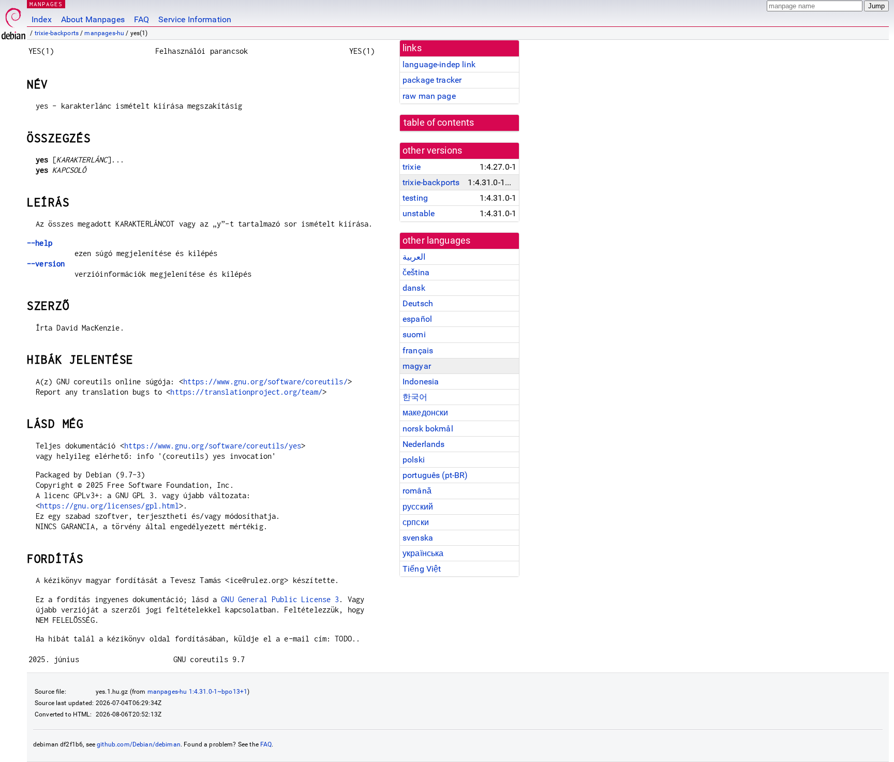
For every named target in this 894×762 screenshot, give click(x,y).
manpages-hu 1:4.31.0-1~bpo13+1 (197, 691)
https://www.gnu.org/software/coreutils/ (265, 381)
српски (416, 522)
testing (415, 198)
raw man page (429, 96)
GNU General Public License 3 (280, 599)
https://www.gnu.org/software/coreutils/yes (212, 445)
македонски (426, 412)
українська (423, 553)
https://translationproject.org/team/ (246, 391)
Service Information (194, 19)
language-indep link (439, 64)
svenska (418, 538)
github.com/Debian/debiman (139, 744)
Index (42, 19)
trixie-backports (57, 33)
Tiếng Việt (422, 569)
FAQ (141, 19)
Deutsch (418, 303)
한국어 (415, 397)
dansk (414, 288)
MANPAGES (46, 4)
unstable (419, 213)
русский (418, 507)
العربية (414, 257)
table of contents (439, 122)
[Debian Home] (13, 21)
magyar (417, 366)
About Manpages (93, 19)
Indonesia (421, 381)
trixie (412, 167)
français (418, 350)
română (417, 491)
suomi (414, 334)
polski (414, 460)
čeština (416, 272)
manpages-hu (104, 33)
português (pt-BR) (435, 475)
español (417, 319)
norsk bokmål (428, 429)
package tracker (432, 80)
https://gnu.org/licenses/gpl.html (109, 505)
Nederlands (424, 444)
